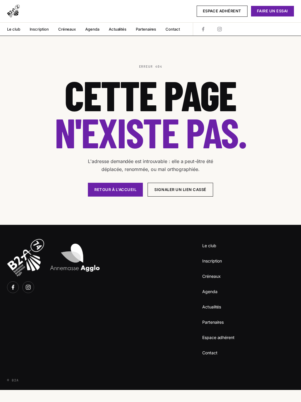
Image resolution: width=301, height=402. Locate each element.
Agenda (92, 29)
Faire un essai (272, 11)
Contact (172, 29)
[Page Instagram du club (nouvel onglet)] (219, 29)
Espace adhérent (222, 11)
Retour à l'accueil (115, 189)
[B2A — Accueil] (13, 11)
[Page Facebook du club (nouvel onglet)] (203, 29)
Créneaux (67, 29)
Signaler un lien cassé (180, 189)
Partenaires (146, 29)
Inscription (39, 29)
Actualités (117, 29)
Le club (13, 29)
